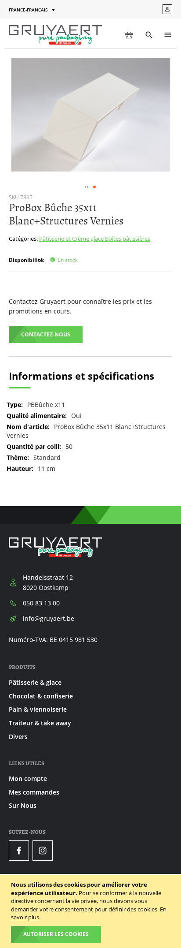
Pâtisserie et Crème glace (72, 239)
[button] (33, 10)
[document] (91, 912)
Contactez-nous (45, 334)
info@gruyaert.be (48, 618)
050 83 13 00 (41, 603)
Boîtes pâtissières (127, 239)
